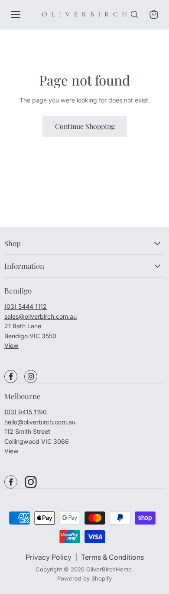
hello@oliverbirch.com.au (39, 422)
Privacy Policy (49, 557)
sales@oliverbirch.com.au (40, 316)
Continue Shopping (84, 126)
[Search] (134, 14)
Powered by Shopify (84, 578)
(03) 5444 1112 (25, 306)
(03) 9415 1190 (25, 412)
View (11, 345)
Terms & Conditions (112, 557)
